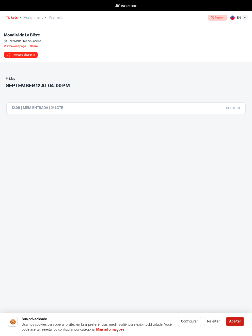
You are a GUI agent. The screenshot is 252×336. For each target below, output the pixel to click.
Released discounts (24, 54)
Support (219, 17)
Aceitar (235, 321)
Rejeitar (213, 321)
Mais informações (110, 329)
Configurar (189, 321)
